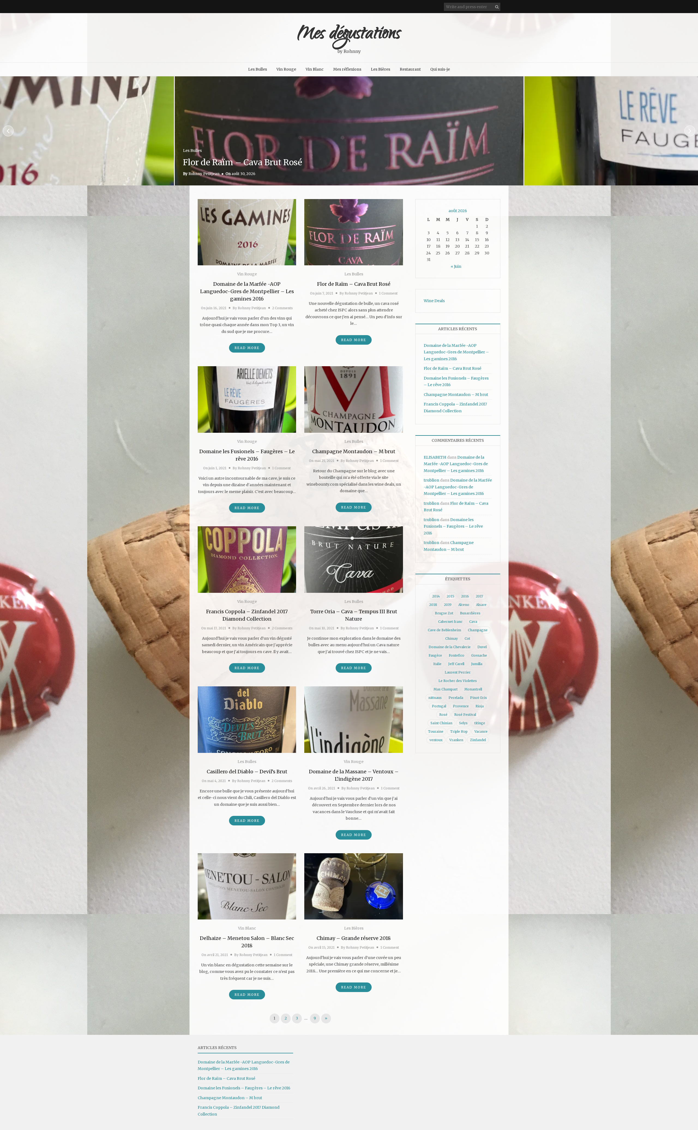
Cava (473, 622)
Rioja (480, 706)
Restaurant (410, 69)
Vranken (456, 740)
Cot (467, 638)
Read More (247, 348)
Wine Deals (434, 300)
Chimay (451, 638)
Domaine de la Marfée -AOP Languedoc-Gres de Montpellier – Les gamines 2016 (247, 291)
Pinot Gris (478, 698)
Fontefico (456, 655)
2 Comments (282, 308)
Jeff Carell (456, 664)
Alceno (463, 605)
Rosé (443, 715)
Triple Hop (459, 731)
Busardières (470, 613)
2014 (436, 596)
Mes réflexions (347, 69)
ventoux (436, 740)
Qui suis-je (440, 69)
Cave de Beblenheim (444, 630)
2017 (479, 596)
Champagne (478, 630)
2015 (450, 596)
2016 (465, 596)
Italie (437, 664)
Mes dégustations (349, 34)
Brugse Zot (444, 613)
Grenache (479, 655)
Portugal (439, 706)
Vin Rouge (286, 69)
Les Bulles (257, 69)
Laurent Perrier (458, 672)
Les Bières (380, 69)
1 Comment (388, 293)
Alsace (481, 605)
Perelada (456, 698)
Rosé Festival (465, 715)
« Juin (456, 266)
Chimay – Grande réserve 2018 (354, 938)
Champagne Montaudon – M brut (599, 162)
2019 (448, 605)
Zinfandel (478, 740)
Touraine (435, 731)
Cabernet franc (450, 622)
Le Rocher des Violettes (457, 681)
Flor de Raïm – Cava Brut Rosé (353, 284)
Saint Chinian (441, 723)
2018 (433, 605)
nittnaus (435, 698)
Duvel (482, 647)
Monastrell (473, 689)
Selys (463, 723)
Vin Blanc (315, 69)
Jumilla (476, 664)
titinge (479, 723)
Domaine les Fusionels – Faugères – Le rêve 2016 (279, 162)
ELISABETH (435, 457)
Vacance (481, 731)
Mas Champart (446, 689)
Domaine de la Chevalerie (450, 647)
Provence (461, 706)
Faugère (435, 655)
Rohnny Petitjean (204, 174)
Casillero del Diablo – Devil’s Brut (247, 771)
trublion (431, 480)
